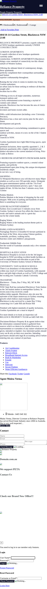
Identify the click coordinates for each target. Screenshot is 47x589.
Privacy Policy (11, 533)
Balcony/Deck (11, 353)
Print (17, 30)
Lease (7, 522)
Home (7, 517)
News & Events (11, 526)
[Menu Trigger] (41, 5)
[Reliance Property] (8, 1)
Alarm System (11, 350)
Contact (8, 531)
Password (4, 560)
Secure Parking (11, 367)
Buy (7, 519)
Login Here (5, 586)
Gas (6, 362)
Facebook (13, 374)
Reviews (8, 529)
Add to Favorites (7, 30)
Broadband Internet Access (16, 355)
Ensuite (8, 360)
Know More (5, 426)
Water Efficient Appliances (16, 369)
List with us (10, 524)
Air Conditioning (12, 348)
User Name (5, 558)
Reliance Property (12, 6)
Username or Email (8, 578)
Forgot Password (7, 568)
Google (27, 374)
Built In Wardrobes (13, 357)
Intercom (9, 364)
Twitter (20, 374)
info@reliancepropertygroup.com (13, 487)
